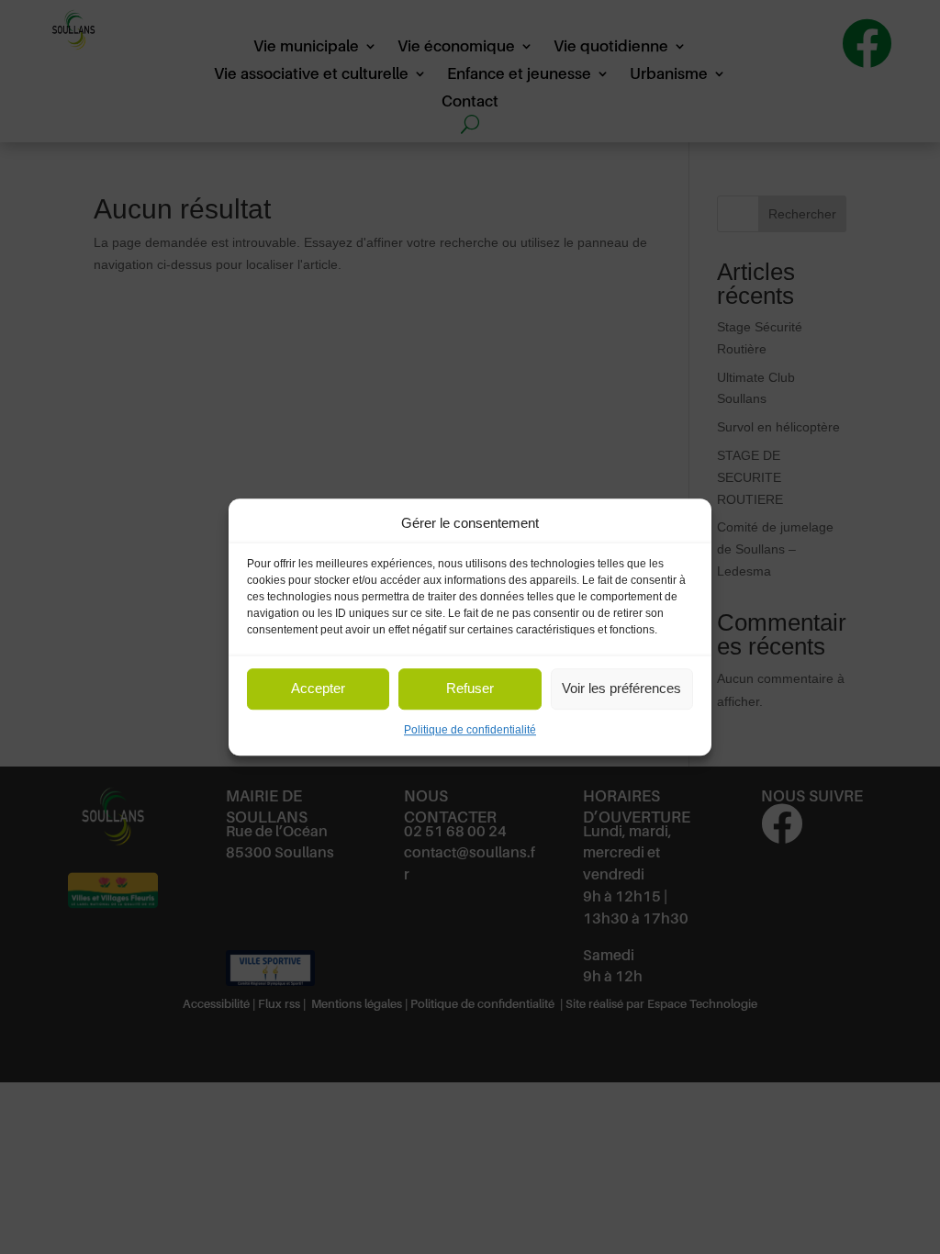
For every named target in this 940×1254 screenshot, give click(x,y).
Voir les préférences (621, 689)
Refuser (470, 689)
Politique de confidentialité (470, 729)
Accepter (318, 689)
